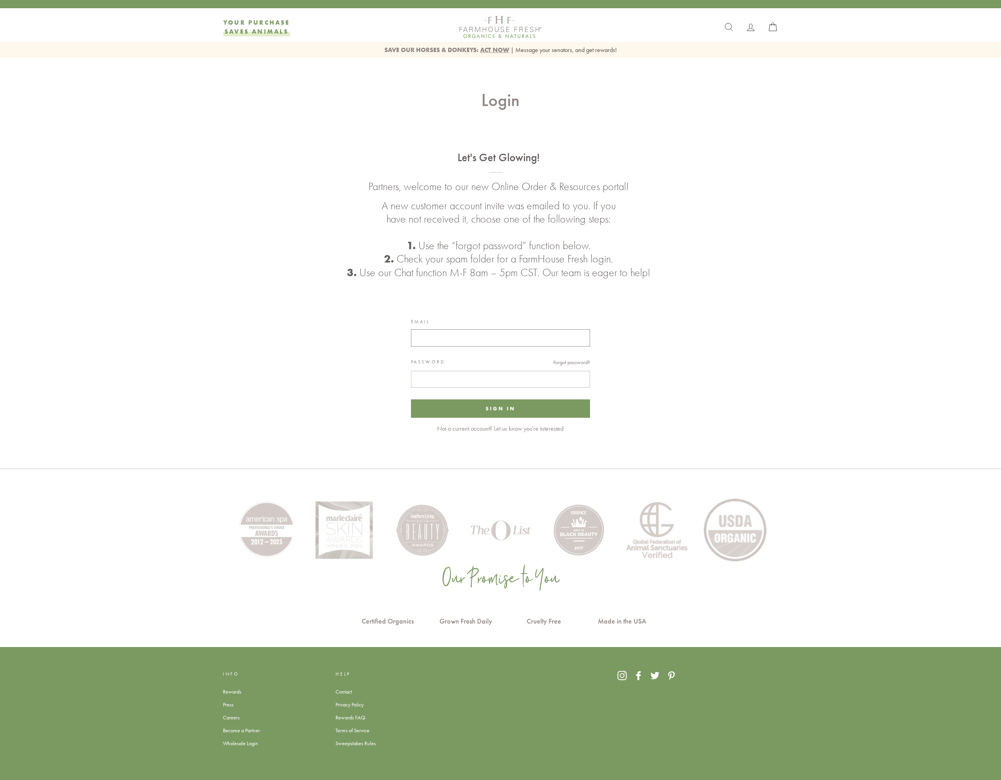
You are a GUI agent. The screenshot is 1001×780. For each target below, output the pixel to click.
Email (420, 321)
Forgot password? (571, 362)
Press (228, 704)
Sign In (500, 408)
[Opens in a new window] (622, 675)
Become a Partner (241, 730)
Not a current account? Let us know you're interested (500, 428)
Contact (343, 691)
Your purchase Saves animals (256, 26)
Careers (231, 717)
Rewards (232, 691)
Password (428, 362)
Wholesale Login (240, 743)
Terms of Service (352, 730)
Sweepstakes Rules (355, 743)
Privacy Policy (349, 704)
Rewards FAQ (350, 717)
